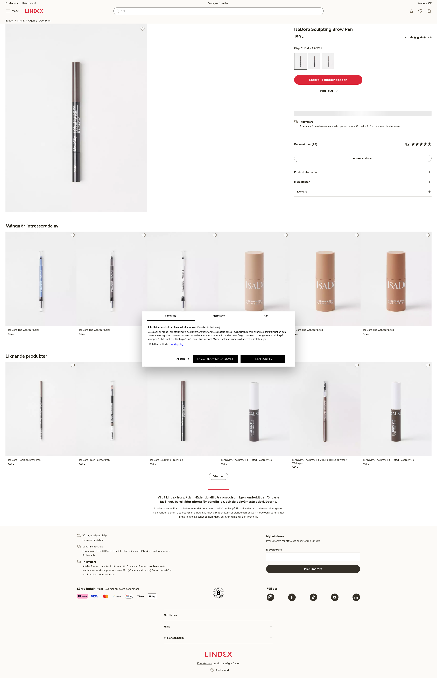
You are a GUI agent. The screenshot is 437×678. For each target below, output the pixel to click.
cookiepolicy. (177, 344)
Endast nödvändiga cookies (215, 358)
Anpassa (181, 358)
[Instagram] (270, 597)
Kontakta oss (204, 663)
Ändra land (222, 670)
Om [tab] (266, 315)
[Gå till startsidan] (34, 11)
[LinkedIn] (356, 597)
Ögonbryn (45, 20)
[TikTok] (313, 597)
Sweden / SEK (424, 3)
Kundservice (11, 3)
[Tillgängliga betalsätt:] (124, 597)
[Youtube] (335, 597)
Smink (20, 20)
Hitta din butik (29, 3)
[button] (76, 118)
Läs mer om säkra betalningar (122, 588)
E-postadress (275, 549)
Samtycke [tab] (170, 315)
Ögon (31, 20)
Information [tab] (218, 315)
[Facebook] (292, 597)
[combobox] (218, 11)
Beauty (9, 20)
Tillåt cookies (262, 358)
